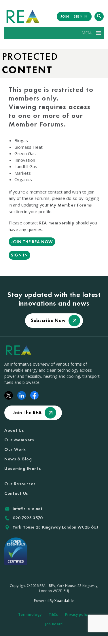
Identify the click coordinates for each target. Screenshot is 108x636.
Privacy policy (77, 614)
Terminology (30, 614)
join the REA (27, 412)
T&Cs (53, 614)
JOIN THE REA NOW (32, 242)
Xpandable (64, 600)
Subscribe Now (48, 320)
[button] (88, 33)
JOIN (65, 16)
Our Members (19, 440)
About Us (14, 430)
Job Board (54, 624)
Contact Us (16, 493)
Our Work (15, 449)
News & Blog (18, 459)
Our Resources (19, 484)
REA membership (57, 223)
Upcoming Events (22, 468)
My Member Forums (71, 205)
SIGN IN (81, 16)
